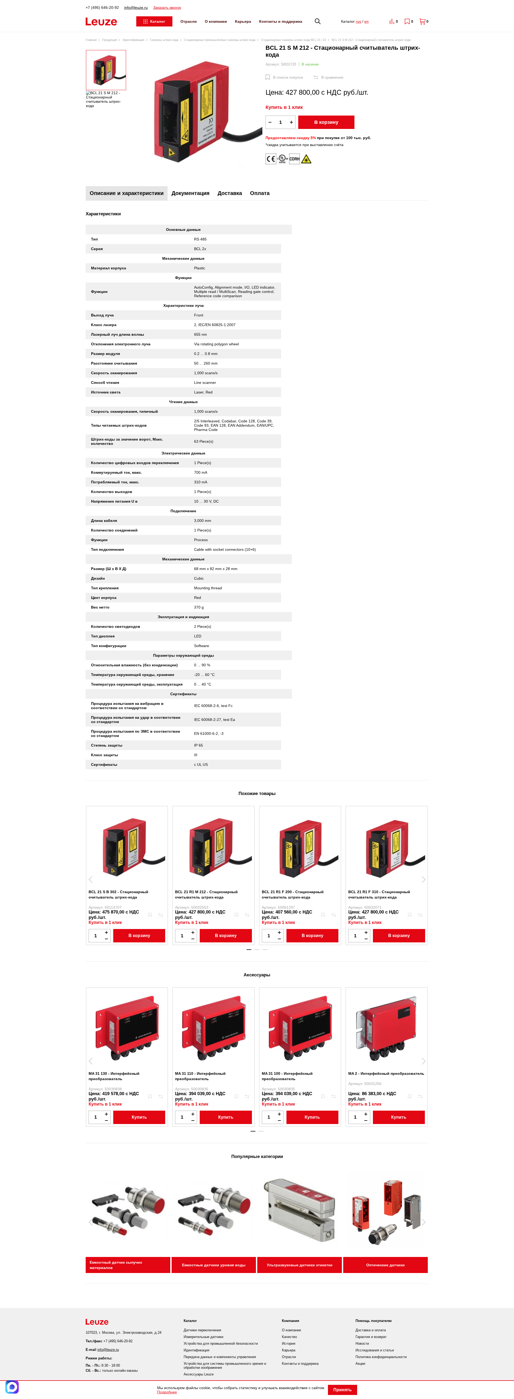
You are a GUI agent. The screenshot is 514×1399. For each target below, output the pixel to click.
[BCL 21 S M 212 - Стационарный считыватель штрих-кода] (196, 111)
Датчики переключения (202, 1330)
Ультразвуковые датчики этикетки (299, 1265)
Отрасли (188, 21)
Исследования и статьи (375, 1350)
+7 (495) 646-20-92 (102, 7)
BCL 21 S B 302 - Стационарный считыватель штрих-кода (118, 894)
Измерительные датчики (203, 1337)
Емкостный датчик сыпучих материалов (116, 1265)
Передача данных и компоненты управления (220, 1357)
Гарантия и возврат (371, 1337)
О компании (216, 21)
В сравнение (332, 77)
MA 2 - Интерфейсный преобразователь (386, 1073)
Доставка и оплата (371, 1330)
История (288, 1343)
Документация (191, 193)
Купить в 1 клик (284, 107)
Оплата (260, 193)
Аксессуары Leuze (199, 1374)
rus (358, 21)
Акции (360, 1364)
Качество (289, 1337)
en (366, 21)
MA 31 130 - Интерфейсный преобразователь (114, 1076)
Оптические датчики (385, 1265)
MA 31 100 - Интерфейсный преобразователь (287, 1076)
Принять (342, 1389)
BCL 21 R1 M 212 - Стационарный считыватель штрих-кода (206, 894)
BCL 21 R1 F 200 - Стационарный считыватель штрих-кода (293, 894)
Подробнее (167, 1392)
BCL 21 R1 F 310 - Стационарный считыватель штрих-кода (379, 894)
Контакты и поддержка (280, 21)
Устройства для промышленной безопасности (221, 1343)
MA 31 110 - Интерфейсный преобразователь (200, 1076)
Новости (362, 1343)
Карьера (243, 21)
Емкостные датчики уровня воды (213, 1265)
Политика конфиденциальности (381, 1357)
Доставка (230, 193)
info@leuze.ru (136, 7)
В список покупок (288, 77)
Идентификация (196, 1350)
